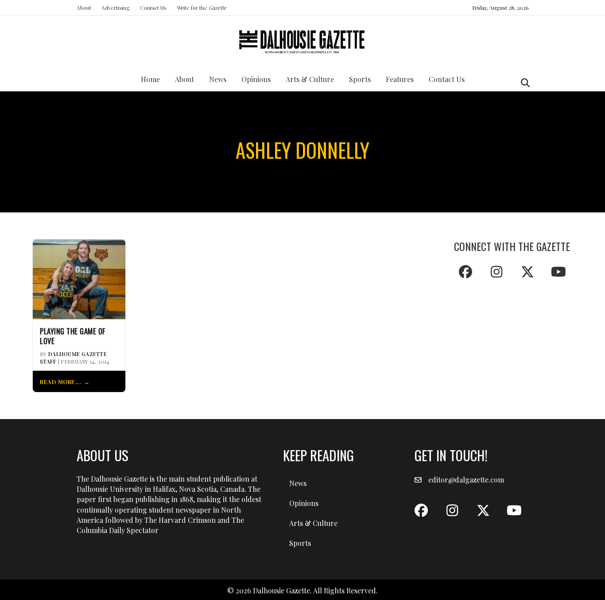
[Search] (522, 83)
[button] (465, 272)
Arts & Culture (310, 79)
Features (400, 79)
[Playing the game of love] (79, 278)
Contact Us (153, 7)
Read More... (60, 381)
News (217, 79)
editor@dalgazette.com (466, 479)
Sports (360, 79)
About (84, 7)
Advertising (115, 7)
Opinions (256, 79)
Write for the (201, 7)
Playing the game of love (72, 336)
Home (150, 79)
